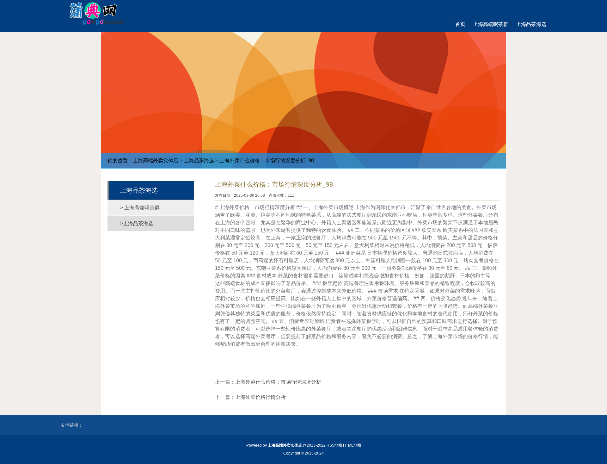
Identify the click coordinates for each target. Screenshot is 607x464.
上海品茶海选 (199, 160)
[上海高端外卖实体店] (93, 12)
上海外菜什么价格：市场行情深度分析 (278, 382)
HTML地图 (352, 445)
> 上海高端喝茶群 (140, 207)
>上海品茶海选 (136, 223)
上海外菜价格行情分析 (260, 397)
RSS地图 (334, 445)
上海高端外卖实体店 (155, 160)
